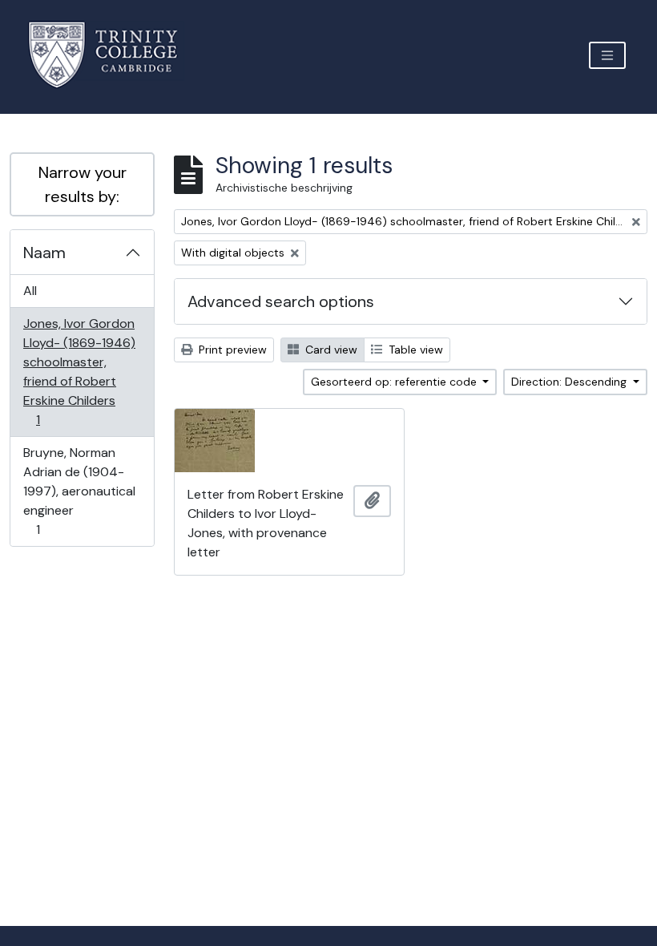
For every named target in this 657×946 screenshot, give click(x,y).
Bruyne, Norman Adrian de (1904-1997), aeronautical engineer (78, 490)
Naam (44, 252)
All (30, 290)
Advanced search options (280, 301)
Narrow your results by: (82, 184)
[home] (112, 54)
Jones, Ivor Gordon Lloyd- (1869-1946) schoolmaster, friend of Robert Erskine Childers (78, 371)
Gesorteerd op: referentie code (395, 381)
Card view (329, 349)
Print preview (231, 349)
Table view (414, 349)
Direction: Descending (570, 381)
